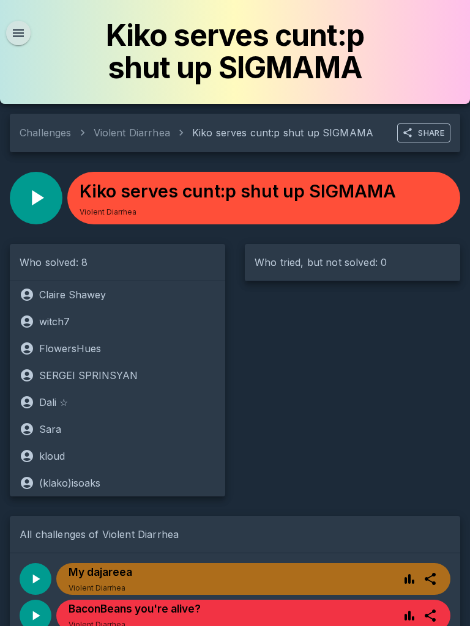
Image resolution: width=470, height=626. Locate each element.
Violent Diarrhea (132, 133)
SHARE (431, 133)
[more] (430, 579)
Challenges (46, 133)
